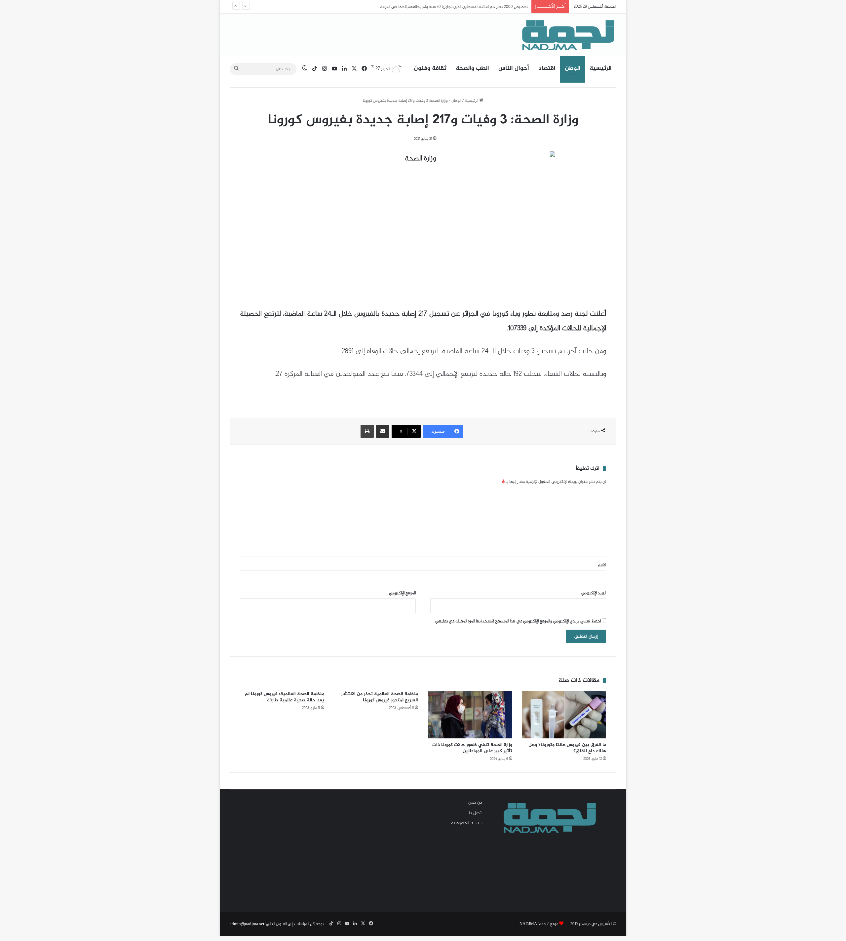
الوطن (572, 68)
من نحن (475, 802)
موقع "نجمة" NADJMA (538, 924)
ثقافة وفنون (430, 68)
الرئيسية (601, 68)
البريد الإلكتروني (593, 593)
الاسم (602, 565)
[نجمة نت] (566, 35)
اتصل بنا (475, 813)
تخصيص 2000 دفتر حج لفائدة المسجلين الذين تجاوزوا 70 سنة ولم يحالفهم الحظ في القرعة (454, 6)
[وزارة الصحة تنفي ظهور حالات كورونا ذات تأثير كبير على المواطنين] (470, 714)
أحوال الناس (513, 68)
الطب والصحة (472, 68)
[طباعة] (367, 431)
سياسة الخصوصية (466, 823)
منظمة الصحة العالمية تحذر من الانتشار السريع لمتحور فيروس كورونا (379, 697)
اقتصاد (547, 68)
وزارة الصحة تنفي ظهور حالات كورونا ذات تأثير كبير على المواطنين (472, 748)
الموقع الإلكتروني (402, 593)
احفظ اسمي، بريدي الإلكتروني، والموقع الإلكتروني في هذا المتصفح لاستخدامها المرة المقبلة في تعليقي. (518, 621)
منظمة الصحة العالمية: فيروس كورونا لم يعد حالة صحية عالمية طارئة (284, 697)
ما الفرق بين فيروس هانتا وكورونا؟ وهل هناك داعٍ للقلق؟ (567, 748)
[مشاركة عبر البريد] (382, 431)
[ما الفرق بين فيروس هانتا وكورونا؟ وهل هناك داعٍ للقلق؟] (564, 714)
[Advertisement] (297, 846)
